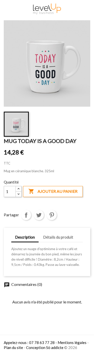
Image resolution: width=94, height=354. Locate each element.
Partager (26, 215)
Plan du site (13, 347)
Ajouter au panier (52, 191)
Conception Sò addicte (44, 347)
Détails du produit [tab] (58, 237)
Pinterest (52, 215)
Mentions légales (72, 342)
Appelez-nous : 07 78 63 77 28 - (31, 342)
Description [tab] (25, 237)
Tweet (39, 215)
